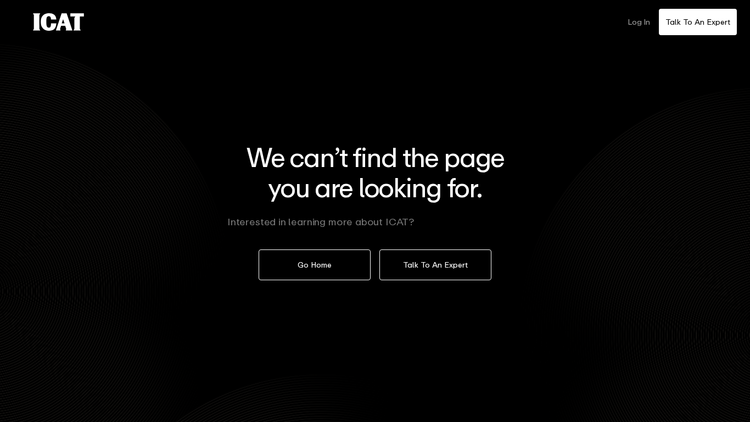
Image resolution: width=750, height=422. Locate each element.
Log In (639, 21)
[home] (58, 22)
